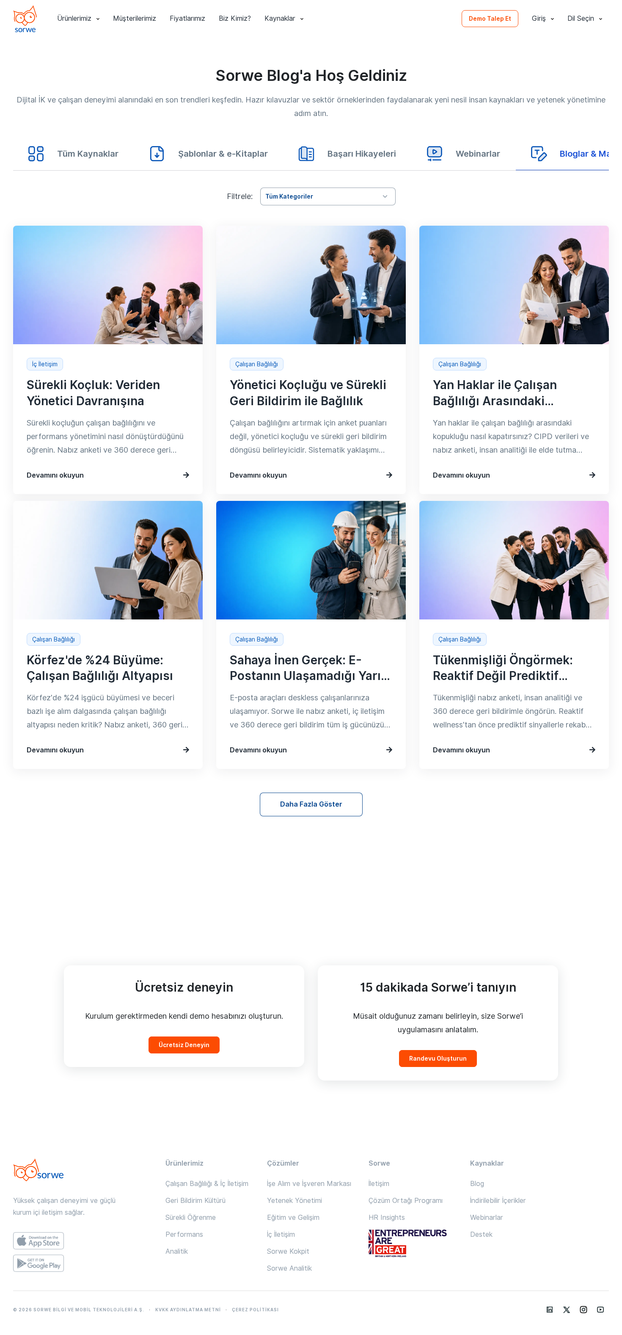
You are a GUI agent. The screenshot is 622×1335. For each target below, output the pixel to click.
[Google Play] (82, 1263)
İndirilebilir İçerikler (498, 1201)
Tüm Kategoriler (289, 196)
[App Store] (82, 1240)
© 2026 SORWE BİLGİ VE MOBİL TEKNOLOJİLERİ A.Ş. (78, 1309)
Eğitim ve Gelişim (293, 1217)
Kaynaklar (279, 18)
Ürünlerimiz (74, 18)
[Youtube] (600, 1309)
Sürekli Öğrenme (190, 1217)
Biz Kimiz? (235, 18)
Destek (481, 1234)
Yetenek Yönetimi (294, 1201)
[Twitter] (566, 1309)
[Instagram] (583, 1309)
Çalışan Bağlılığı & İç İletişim (206, 1184)
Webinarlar (486, 1217)
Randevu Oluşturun (438, 1058)
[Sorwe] (25, 18)
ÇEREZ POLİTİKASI (255, 1309)
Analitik (176, 1251)
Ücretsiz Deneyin (184, 1045)
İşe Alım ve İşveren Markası (309, 1184)
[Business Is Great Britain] (413, 1244)
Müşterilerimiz (134, 18)
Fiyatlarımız (187, 18)
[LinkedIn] (549, 1309)
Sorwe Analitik (289, 1268)
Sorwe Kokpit (288, 1251)
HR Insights (387, 1217)
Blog (477, 1184)
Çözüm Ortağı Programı (406, 1201)
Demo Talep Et (490, 18)
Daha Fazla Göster (311, 804)
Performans (184, 1234)
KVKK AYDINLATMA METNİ (188, 1309)
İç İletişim (281, 1234)
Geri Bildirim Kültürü (195, 1201)
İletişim (379, 1184)
